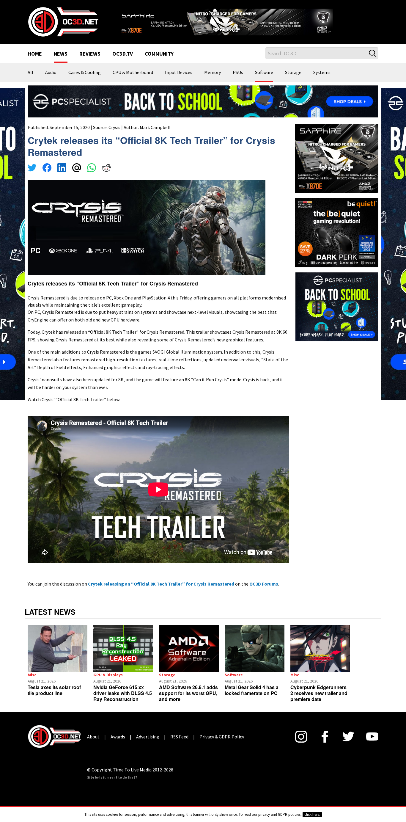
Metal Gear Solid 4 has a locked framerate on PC (251, 690)
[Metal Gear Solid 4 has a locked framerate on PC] (254, 648)
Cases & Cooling (84, 72)
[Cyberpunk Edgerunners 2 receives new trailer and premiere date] (320, 648)
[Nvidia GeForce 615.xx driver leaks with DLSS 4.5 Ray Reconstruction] (123, 648)
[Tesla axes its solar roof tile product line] (57, 648)
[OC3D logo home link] (63, 21)
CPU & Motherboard (133, 72)
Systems (322, 72)
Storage (293, 72)
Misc (32, 674)
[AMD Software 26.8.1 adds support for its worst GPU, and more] (189, 648)
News (60, 54)
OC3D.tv (122, 54)
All (30, 72)
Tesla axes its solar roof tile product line (54, 690)
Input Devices (178, 72)
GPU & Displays (108, 674)
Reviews (89, 54)
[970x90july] (203, 101)
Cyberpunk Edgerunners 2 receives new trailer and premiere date (318, 693)
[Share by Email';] (76, 168)
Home (35, 54)
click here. (312, 814)
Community (159, 54)
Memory (212, 72)
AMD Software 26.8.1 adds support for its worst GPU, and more (188, 693)
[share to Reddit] (106, 168)
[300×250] (336, 306)
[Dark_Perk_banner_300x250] (336, 232)
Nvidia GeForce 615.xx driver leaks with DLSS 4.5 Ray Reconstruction (122, 693)
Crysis (114, 127)
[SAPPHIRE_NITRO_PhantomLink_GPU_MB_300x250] (336, 158)
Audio (50, 72)
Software (264, 72)
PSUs (238, 72)
